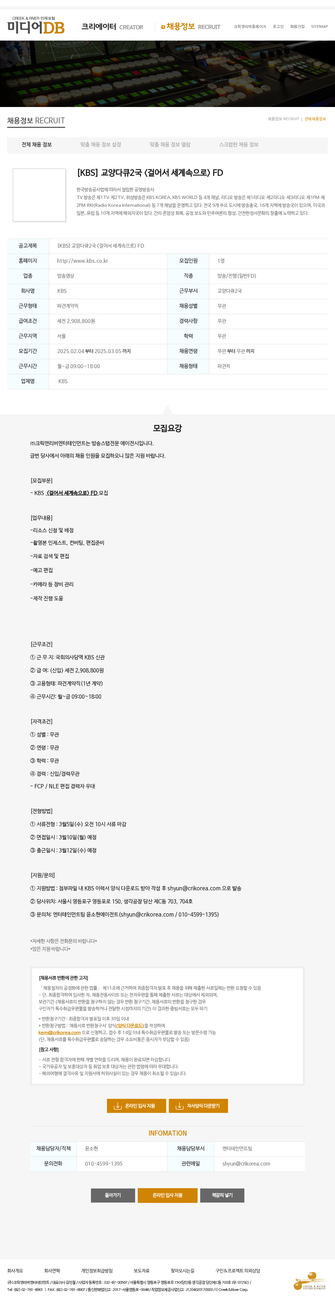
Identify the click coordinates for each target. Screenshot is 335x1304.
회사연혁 (52, 1271)
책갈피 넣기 (222, 1195)
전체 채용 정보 (37, 145)
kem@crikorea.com (60, 1032)
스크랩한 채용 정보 (238, 145)
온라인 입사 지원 (140, 1106)
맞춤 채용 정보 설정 (100, 145)
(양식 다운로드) (130, 1026)
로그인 (278, 27)
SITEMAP (319, 27)
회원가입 (297, 27)
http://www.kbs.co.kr (82, 261)
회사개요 (15, 1271)
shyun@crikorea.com (246, 1164)
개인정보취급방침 (97, 1271)
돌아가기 (113, 1195)
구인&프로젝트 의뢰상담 (238, 1271)
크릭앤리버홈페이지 (250, 27)
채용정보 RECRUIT (188, 26)
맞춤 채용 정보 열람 (170, 145)
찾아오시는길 (182, 1271)
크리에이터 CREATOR (106, 26)
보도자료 (142, 1271)
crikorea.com (157, 915)
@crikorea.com (201, 889)
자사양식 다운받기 (203, 1106)
